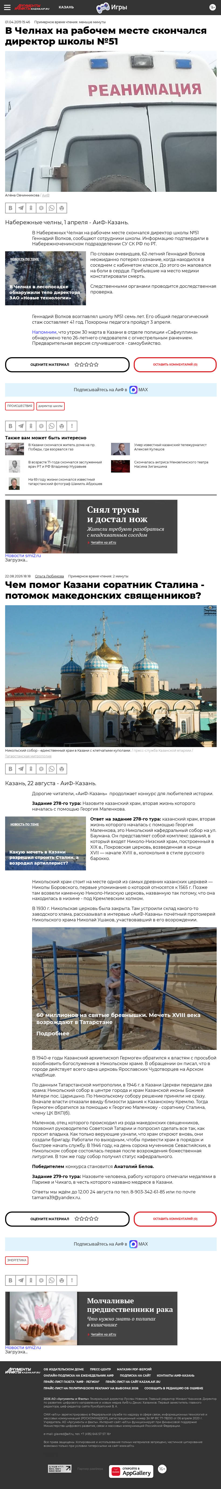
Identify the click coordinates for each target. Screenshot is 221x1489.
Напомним (44, 332)
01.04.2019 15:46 (17, 22)
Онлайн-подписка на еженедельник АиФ (79, 1375)
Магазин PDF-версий (134, 1369)
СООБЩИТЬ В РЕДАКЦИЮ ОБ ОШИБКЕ (173, 1388)
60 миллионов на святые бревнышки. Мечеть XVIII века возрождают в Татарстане (118, 1018)
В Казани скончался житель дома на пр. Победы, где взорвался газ (61, 447)
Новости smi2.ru (23, 555)
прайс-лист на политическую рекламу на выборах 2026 (91, 1388)
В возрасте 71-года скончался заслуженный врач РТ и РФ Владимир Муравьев (65, 464)
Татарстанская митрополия (28, 756)
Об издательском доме (64, 1369)
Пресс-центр (100, 1369)
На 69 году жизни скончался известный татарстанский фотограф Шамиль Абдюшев (65, 481)
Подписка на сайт (135, 1375)
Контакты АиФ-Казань (175, 1375)
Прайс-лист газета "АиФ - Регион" (71, 1382)
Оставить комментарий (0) (175, 364)
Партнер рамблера (90, 1468)
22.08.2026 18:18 (18, 576)
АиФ (46, 195)
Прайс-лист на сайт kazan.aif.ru (133, 1382)
